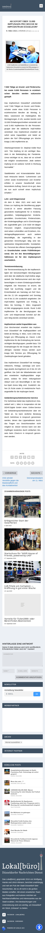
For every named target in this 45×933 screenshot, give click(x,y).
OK (37, 694)
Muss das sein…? (17, 781)
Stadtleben (20, 825)
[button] (41, 5)
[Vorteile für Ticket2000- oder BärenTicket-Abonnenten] (22, 605)
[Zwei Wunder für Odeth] (7, 831)
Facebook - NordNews (15, 921)
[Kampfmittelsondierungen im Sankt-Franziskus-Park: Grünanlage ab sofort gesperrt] (7, 771)
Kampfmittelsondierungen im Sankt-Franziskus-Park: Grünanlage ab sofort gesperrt (24, 772)
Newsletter (19, 776)
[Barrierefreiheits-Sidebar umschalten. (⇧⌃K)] (39, 927)
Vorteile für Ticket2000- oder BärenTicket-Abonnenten (19, 619)
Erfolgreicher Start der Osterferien (16, 521)
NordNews (20, 814)
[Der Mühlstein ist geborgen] (7, 814)
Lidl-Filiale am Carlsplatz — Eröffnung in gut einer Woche (20, 587)
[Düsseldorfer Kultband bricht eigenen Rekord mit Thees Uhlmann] (7, 840)
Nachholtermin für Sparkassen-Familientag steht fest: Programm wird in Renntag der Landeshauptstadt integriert (25, 803)
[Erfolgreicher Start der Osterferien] (22, 507)
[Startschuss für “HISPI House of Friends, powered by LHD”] (22, 539)
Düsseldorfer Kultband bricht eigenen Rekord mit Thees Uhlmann (24, 840)
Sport (12, 807)
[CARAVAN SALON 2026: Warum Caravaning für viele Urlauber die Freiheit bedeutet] (7, 791)
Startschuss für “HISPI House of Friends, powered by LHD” (21, 554)
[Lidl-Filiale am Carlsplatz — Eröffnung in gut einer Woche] (22, 572)
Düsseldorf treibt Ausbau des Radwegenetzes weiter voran (21, 822)
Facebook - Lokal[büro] (15, 915)
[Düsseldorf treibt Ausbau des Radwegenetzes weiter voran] (7, 822)
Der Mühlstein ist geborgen (20, 812)
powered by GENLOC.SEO (15, 928)
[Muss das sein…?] (7, 782)
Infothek (22, 31)
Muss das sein (21, 783)
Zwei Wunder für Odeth (19, 830)
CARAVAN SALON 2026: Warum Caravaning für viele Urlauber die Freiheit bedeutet (25, 792)
